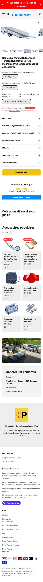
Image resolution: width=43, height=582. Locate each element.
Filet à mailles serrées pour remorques (9, 290)
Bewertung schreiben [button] (21, 197)
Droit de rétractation (8, 571)
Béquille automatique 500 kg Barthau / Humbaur (11, 256)
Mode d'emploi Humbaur (7, 550)
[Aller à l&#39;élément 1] (5, 51)
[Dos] (2, 4)
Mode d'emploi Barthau (10, 541)
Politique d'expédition (10, 529)
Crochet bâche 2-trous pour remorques (30, 321)
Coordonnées (6, 575)
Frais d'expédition (14, 111)
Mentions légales (8, 537)
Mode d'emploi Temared (10, 545)
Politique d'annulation (10, 525)
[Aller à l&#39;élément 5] (35, 51)
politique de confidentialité (24, 571)
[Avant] (40, 4)
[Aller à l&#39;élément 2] (13, 51)
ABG (3, 533)
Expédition (20, 573)
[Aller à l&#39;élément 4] (27, 51)
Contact (5, 515)
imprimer (28, 573)
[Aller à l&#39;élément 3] (20, 51)
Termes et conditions (8, 573)
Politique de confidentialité (7, 520)
